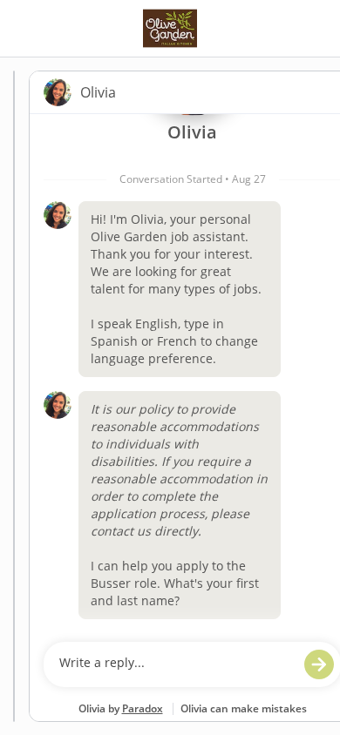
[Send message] (319, 664)
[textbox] (176, 664)
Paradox (142, 708)
